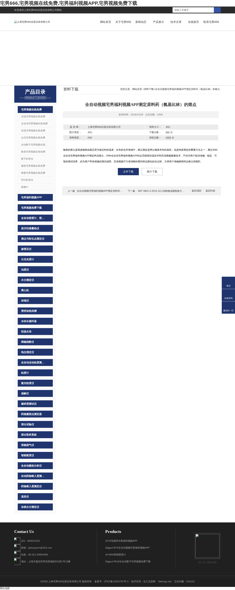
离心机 (25, 290)
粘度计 (25, 372)
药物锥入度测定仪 (31, 486)
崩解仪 (25, 393)
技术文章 (175, 21)
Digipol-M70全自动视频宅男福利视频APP (127, 547)
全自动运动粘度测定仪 (33, 362)
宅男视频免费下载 (31, 207)
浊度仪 (25, 269)
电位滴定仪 (27, 352)
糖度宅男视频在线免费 (33, 165)
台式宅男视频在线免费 (33, 137)
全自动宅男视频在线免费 (34, 123)
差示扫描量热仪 (30, 228)
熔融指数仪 (27, 341)
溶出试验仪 (27, 424)
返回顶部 (196, 191)
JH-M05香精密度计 (115, 554)
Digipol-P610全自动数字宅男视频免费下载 (128, 561)
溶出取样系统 (29, 434)
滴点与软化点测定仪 (32, 238)
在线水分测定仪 (30, 506)
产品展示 (158, 21)
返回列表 (210, 191)
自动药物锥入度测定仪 (33, 475)
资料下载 (149, 89)
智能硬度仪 (27, 455)
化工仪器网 (149, 581)
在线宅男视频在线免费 (33, 116)
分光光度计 (27, 259)
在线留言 (193, 21)
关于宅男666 (123, 21)
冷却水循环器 (29, 321)
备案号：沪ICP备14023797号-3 (111, 581)
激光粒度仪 (27, 383)
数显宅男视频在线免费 (33, 151)
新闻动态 (140, 21)
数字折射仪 (27, 158)
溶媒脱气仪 (27, 444)
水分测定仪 (27, 279)
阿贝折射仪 (27, 179)
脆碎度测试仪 (29, 403)
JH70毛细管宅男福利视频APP (121, 540)
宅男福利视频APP (31, 197)
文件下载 (128, 171)
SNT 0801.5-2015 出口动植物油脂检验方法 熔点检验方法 (169, 191)
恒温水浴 (26, 331)
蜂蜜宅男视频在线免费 (33, 172)
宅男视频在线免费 (31, 109)
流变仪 (25, 496)
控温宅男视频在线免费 (33, 130)
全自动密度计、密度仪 (33, 217)
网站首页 (105, 21)
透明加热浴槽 (29, 310)
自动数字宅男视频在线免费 (35, 144)
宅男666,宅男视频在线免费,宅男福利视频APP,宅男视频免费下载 (68, 3)
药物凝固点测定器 (31, 414)
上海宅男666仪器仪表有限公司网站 (43, 10)
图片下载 (152, 171)
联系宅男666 (211, 21)
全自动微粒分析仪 (31, 465)
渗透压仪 (26, 248)
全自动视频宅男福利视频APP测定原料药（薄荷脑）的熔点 (108, 191)
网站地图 (5, 588)
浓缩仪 (25, 300)
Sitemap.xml (165, 581)
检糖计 (24, 187)
